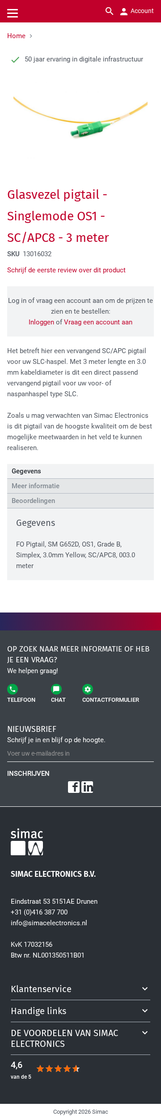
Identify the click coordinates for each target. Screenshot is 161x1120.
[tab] (80, 471)
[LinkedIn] (87, 787)
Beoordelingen (33, 501)
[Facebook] (74, 787)
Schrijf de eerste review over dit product (66, 270)
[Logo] (80, 843)
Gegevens (26, 471)
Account (141, 10)
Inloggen (41, 322)
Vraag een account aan (98, 322)
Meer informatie (35, 486)
